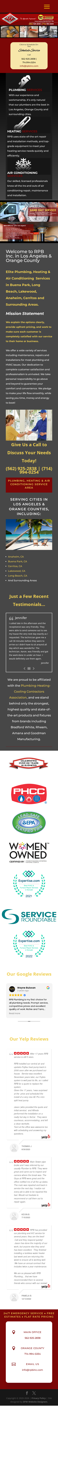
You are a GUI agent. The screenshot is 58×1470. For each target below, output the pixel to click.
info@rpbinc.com (29, 66)
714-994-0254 (32, 1348)
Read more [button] (14, 1008)
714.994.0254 (29, 62)
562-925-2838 (28, 59)
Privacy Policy (39, 1392)
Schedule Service (29, 50)
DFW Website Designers (35, 1396)
